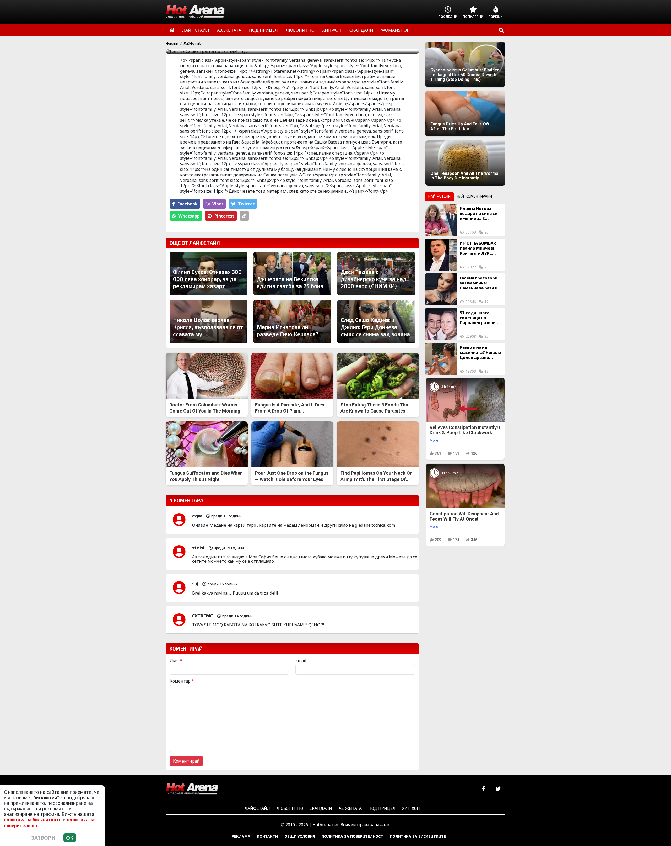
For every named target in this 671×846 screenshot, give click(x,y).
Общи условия (299, 836)
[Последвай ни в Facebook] (484, 789)
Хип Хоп (411, 808)
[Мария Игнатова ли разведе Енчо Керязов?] (292, 321)
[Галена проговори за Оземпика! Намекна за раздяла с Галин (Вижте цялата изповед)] (441, 289)
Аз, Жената (350, 808)
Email (300, 660)
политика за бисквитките (33, 820)
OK (69, 837)
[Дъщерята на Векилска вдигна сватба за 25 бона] (292, 273)
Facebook (187, 204)
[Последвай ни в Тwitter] (498, 789)
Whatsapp (189, 216)
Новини (172, 43)
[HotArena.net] (192, 789)
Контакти (267, 836)
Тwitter (246, 204)
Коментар (182, 681)
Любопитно (290, 808)
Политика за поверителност (352, 836)
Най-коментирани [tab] (474, 196)
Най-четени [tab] (439, 196)
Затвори (43, 837)
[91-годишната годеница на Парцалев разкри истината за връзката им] (441, 324)
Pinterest (224, 216)
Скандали (321, 808)
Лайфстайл (193, 43)
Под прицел (382, 808)
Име (176, 660)
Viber (217, 204)
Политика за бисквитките (418, 836)
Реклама (241, 836)
